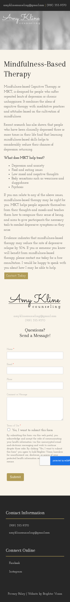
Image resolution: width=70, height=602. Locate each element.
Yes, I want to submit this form (32, 430)
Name (10, 349)
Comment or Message (17, 394)
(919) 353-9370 (35, 320)
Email (10, 364)
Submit (15, 477)
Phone (9, 379)
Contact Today (16, 275)
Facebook (14, 563)
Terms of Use (14, 426)
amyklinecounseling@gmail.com (35, 316)
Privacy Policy (16, 593)
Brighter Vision (52, 593)
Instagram (15, 571)
